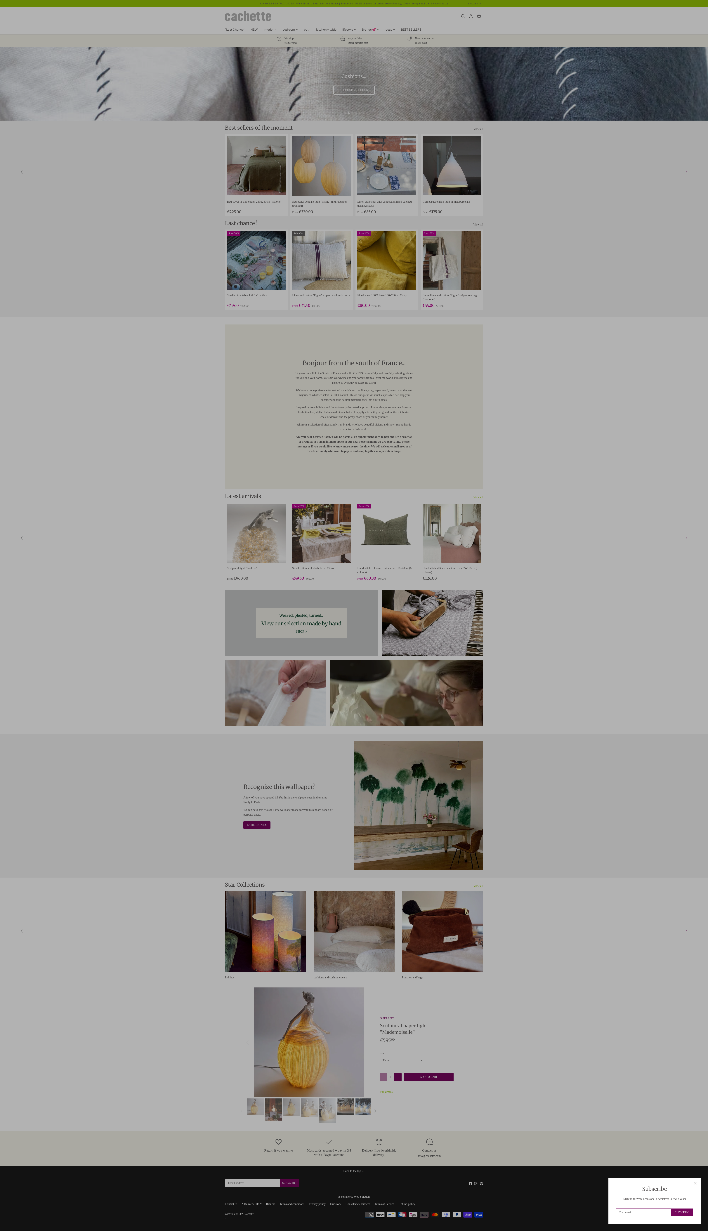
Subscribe (682, 1212)
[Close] (695, 1183)
